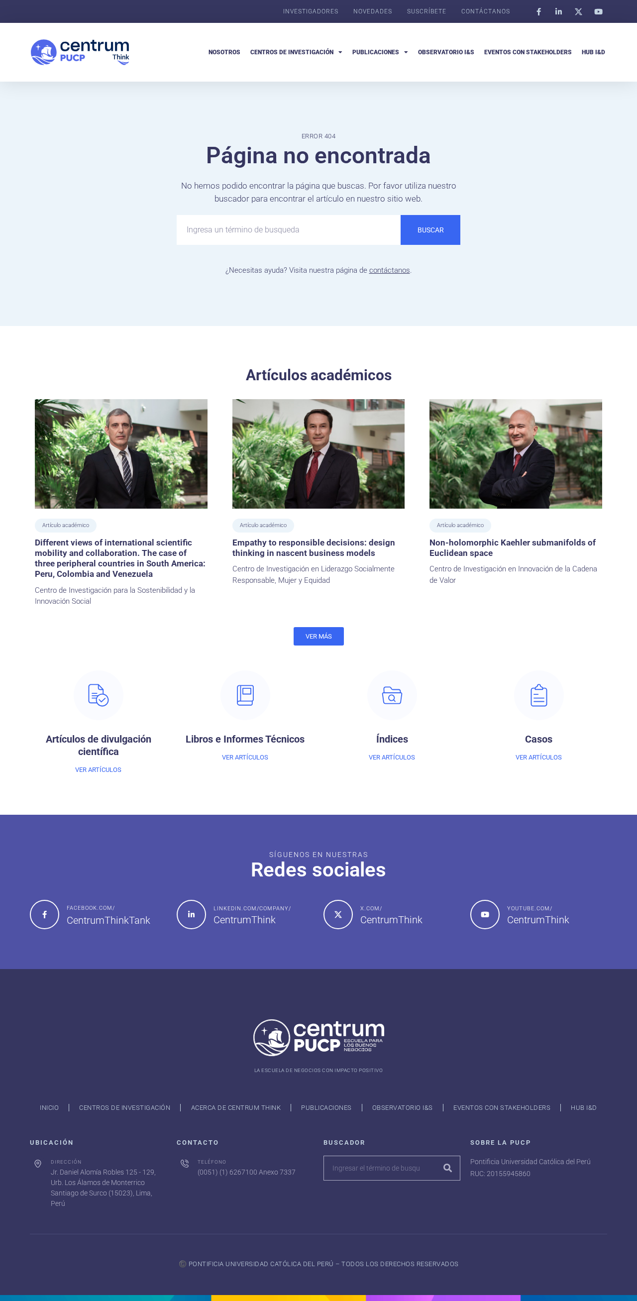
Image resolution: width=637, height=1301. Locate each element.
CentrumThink (244, 920)
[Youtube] (598, 11)
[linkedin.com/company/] (191, 914)
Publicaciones (375, 52)
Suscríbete (426, 11)
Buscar (431, 230)
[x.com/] (338, 914)
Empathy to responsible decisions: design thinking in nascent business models (313, 548)
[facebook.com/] (44, 914)
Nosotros (224, 52)
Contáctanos (485, 11)
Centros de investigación (291, 52)
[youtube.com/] (485, 914)
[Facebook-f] (538, 11)
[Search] (447, 1168)
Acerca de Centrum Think (236, 1107)
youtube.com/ (529, 908)
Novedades (372, 11)
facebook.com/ (91, 908)
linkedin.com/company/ (252, 908)
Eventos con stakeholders (528, 52)
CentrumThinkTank (108, 920)
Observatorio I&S (446, 52)
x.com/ (371, 908)
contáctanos (389, 270)
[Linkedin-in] (558, 11)
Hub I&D (593, 52)
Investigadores (310, 11)
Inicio (49, 1107)
